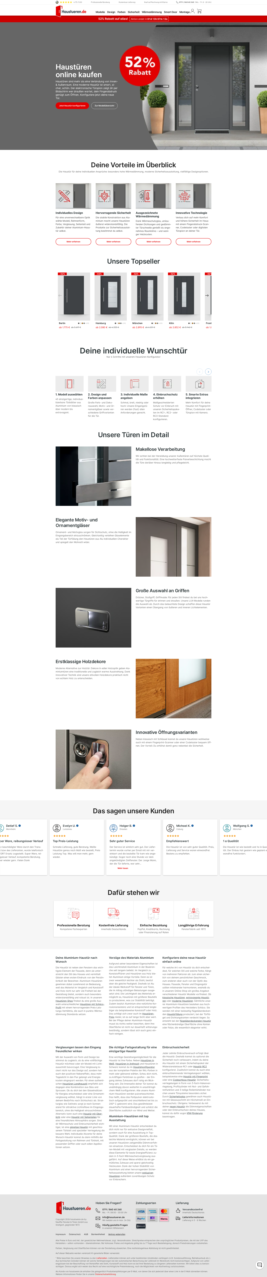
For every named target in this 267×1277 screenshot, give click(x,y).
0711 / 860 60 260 (186, 2)
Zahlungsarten (146, 1203)
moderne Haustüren (182, 1000)
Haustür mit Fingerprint (195, 1076)
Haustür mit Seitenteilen (84, 1117)
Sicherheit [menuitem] (134, 12)
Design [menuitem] (111, 12)
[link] (69, 2)
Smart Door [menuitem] (170, 12)
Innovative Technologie (191, 213)
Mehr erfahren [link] (73, 241)
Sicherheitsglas (177, 1096)
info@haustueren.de (113, 1217)
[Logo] (75, 11)
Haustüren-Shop (64, 1000)
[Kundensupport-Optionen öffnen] (259, 1265)
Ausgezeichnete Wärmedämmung (147, 214)
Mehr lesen (123, 868)
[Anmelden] (192, 11)
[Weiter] (208, 295)
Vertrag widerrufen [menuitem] (116, 1234)
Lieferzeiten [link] (101, 1258)
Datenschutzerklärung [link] (105, 1274)
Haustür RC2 (200, 1066)
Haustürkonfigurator (144, 1067)
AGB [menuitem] (86, 1234)
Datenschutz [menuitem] (75, 1234)
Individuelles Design (69, 213)
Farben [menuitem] (122, 12)
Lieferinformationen (193, 1217)
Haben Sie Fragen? (109, 1203)
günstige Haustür (79, 1127)
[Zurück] (59, 295)
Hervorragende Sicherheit (113, 213)
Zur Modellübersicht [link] (104, 105)
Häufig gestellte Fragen (115, 1225)
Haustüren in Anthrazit (127, 1063)
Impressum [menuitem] (61, 1234)
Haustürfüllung (175, 1014)
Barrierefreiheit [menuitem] (98, 1234)
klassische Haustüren (173, 997)
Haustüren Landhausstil (74, 1083)
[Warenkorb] (199, 11)
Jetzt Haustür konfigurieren (72, 105)
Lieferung (182, 1203)
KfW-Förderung (195, 1113)
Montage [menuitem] (184, 12)
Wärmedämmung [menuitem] (152, 12)
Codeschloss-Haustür (184, 1079)
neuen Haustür (177, 1106)
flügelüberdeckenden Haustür (195, 1020)
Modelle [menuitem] (100, 12)
